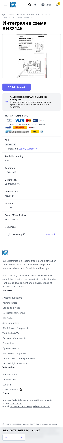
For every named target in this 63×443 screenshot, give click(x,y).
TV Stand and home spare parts (18, 358)
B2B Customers (10, 374)
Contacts (6, 384)
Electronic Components (14, 338)
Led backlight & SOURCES (15, 363)
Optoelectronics (10, 348)
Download (50, 234)
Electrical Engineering (13, 312)
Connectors (8, 343)
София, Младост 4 (28, 148)
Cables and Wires (11, 307)
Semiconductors (17, 14)
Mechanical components (15, 353)
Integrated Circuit (38, 14)
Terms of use (9, 379)
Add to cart (18, 87)
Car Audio (7, 317)
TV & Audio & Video (12, 333)
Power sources (9, 302)
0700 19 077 (16, 403)
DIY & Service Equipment (15, 328)
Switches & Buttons (12, 297)
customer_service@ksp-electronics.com (30, 406)
